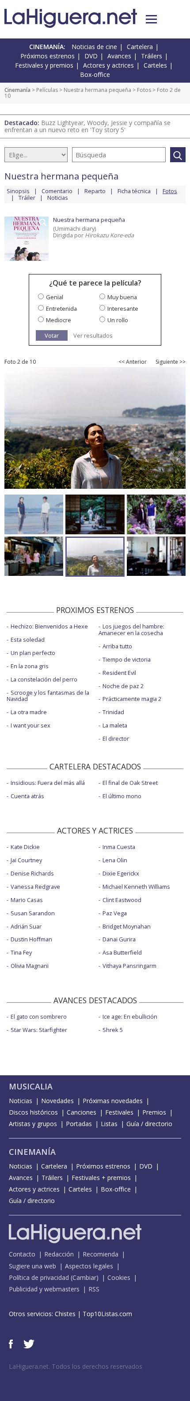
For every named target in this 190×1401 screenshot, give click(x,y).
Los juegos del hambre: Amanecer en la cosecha (131, 629)
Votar (52, 335)
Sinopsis (18, 191)
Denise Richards (32, 873)
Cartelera (140, 46)
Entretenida (61, 308)
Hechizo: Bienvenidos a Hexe (49, 626)
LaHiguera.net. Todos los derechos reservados (75, 1366)
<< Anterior (132, 362)
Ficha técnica (134, 191)
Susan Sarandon (33, 913)
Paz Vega (115, 913)
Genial (54, 297)
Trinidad (113, 712)
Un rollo (117, 320)
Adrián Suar (26, 926)
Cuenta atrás (27, 796)
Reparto (95, 191)
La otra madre (29, 712)
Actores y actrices (108, 65)
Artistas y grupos (33, 1123)
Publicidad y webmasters (44, 1289)
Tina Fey (21, 952)
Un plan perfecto (33, 653)
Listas (109, 1123)
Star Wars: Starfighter (39, 1030)
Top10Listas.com (107, 1314)
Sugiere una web (32, 1266)
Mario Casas (27, 900)
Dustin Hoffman (31, 939)
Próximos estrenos (47, 56)
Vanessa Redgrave (35, 887)
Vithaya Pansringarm (129, 966)
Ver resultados (93, 335)
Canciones (81, 1112)
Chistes (65, 1314)
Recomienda (100, 1254)
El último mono (122, 796)
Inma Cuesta (119, 847)
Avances (119, 56)
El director (116, 738)
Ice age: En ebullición (130, 1016)
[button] (151, 19)
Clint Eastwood (122, 900)
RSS (93, 1289)
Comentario (57, 191)
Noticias (57, 198)
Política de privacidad (39, 1277)
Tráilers (151, 56)
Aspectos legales (89, 1266)
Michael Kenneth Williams (136, 887)
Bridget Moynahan (127, 926)
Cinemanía (17, 90)
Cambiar (84, 1277)
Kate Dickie (25, 847)
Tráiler (27, 198)
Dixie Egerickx (121, 873)
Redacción (59, 1254)
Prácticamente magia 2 (132, 699)
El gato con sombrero (39, 1016)
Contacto (22, 1254)
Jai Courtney (26, 860)
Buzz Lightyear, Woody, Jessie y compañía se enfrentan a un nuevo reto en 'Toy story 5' (87, 126)
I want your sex (30, 725)
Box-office (95, 74)
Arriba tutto (117, 646)
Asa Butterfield (122, 952)
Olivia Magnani (30, 966)
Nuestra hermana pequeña (97, 90)
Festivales (119, 1112)
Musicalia (31, 1086)
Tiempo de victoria (127, 659)
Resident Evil (119, 673)
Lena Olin (115, 860)
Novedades (57, 1100)
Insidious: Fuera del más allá (48, 783)
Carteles (155, 65)
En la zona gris (30, 666)
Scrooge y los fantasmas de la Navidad (48, 696)
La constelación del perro (44, 679)
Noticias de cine (94, 46)
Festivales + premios (101, 1177)
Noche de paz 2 (123, 686)
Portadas (79, 1123)
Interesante (122, 308)
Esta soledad (28, 639)
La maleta (115, 725)
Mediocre (58, 320)
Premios (154, 1112)
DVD (91, 56)
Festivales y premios (44, 65)
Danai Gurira (119, 939)
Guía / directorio (149, 1123)
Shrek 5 (113, 1030)
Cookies (118, 1277)
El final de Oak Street (130, 783)
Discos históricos (33, 1112)
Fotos (144, 90)
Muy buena (122, 297)
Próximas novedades (113, 1100)
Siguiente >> (171, 362)
